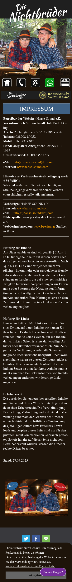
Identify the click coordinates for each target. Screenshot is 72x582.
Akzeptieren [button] (36, 575)
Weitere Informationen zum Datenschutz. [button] (30, 566)
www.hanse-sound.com (32, 166)
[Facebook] (36, 538)
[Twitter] (26, 538)
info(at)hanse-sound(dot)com (33, 162)
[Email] (46, 538)
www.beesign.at (44, 226)
